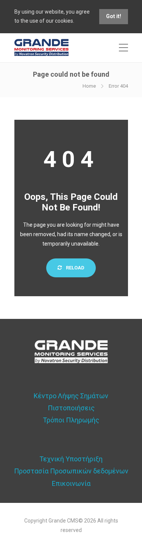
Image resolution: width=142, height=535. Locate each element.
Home (89, 86)
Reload (74, 268)
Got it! (113, 16)
